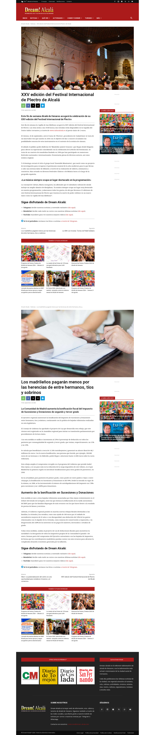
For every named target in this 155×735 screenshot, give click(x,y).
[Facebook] (114, 1)
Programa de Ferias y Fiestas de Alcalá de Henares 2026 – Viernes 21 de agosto (82, 290)
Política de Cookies (106, 733)
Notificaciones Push (119, 733)
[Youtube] (132, 1)
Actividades (58, 18)
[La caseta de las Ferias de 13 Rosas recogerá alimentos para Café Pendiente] (57, 253)
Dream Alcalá (25, 24)
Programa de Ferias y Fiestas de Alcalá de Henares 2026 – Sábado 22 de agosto (32, 265)
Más (98, 18)
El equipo (44, 1)
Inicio (25, 18)
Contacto (69, 1)
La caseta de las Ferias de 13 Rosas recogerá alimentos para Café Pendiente (57, 265)
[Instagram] (118, 1)
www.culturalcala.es (57, 130)
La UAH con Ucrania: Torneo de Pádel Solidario (78, 231)
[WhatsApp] (128, 1)
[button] (131, 18)
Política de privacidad (91, 733)
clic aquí (71, 208)
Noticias (33, 18)
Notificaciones (61, 1)
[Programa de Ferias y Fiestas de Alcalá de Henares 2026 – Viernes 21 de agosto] (83, 278)
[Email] (38, 105)
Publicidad (52, 1)
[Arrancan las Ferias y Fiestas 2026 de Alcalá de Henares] (83, 253)
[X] (125, 1)
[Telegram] (121, 1)
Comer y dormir (73, 18)
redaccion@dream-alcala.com (78, 724)
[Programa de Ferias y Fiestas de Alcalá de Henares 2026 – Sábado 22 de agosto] (32, 253)
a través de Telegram (69, 221)
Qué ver (45, 18)
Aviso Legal (80, 733)
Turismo (88, 18)
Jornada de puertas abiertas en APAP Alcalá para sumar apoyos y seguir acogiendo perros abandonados (32, 290)
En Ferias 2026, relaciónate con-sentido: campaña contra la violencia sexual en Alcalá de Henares (57, 290)
